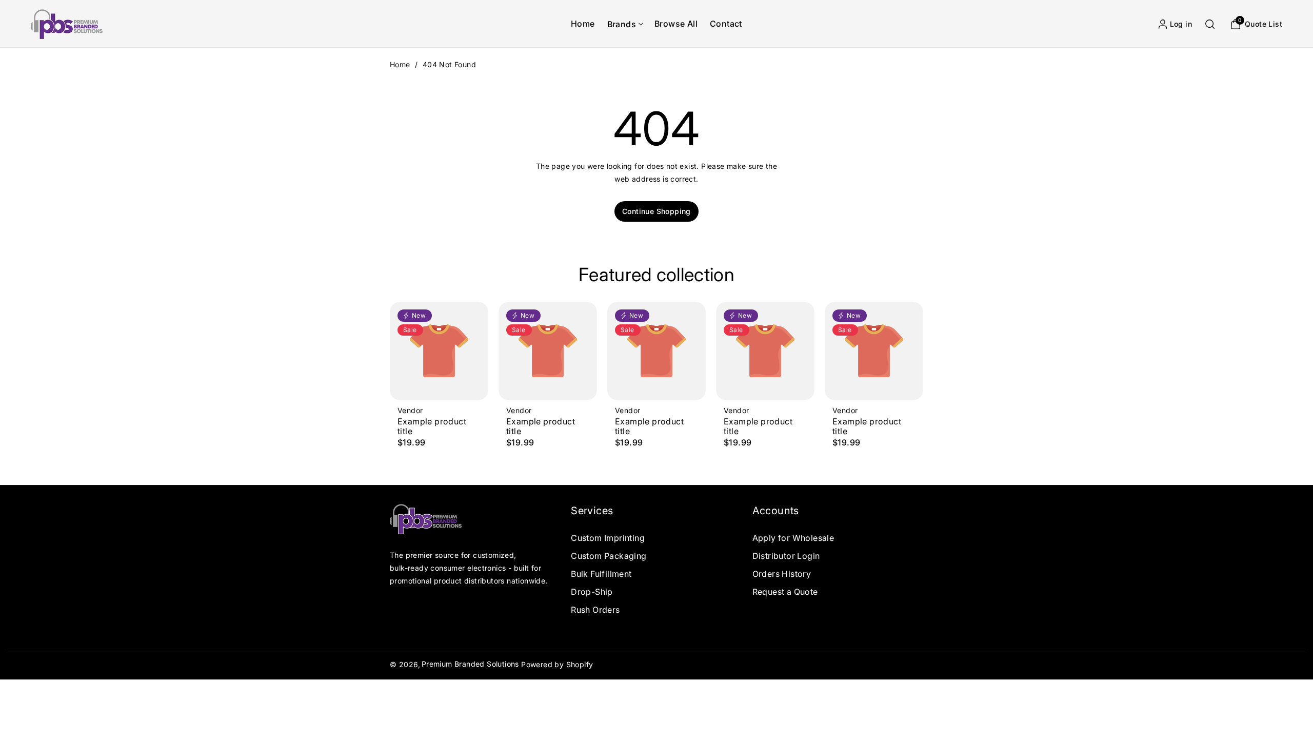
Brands (621, 24)
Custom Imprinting (608, 537)
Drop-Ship (592, 592)
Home (400, 64)
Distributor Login (786, 556)
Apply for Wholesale (793, 537)
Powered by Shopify (557, 664)
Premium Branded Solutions (470, 663)
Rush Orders (595, 610)
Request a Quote (785, 592)
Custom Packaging (608, 556)
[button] (624, 24)
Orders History (781, 574)
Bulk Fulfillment (601, 574)
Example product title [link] (431, 426)
